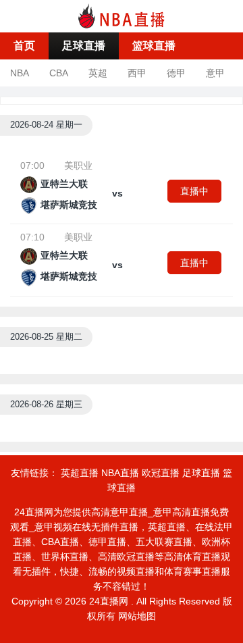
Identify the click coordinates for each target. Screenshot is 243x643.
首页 (24, 45)
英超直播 (80, 472)
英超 (97, 73)
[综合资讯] (121, 15)
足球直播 (83, 45)
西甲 (137, 73)
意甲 (215, 73)
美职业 (78, 165)
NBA (19, 73)
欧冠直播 (161, 472)
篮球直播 (154, 45)
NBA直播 (120, 472)
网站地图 (137, 616)
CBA (58, 73)
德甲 (176, 73)
